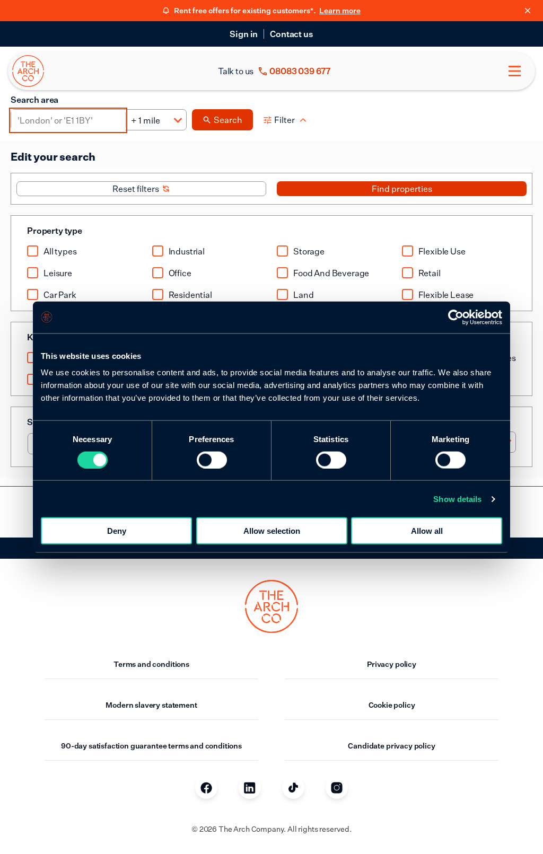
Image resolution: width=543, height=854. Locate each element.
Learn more (340, 10)
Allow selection (271, 530)
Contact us (291, 34)
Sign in (244, 34)
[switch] (212, 459)
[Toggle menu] (515, 71)
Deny (116, 530)
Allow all (427, 530)
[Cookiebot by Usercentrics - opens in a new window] (455, 317)
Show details (457, 498)
